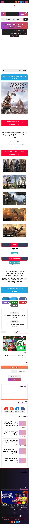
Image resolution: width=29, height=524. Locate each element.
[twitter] (21, 2)
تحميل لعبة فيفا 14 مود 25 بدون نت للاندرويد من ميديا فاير (15, 356)
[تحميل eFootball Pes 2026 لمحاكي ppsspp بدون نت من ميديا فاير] (22, 432)
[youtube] (19, 2)
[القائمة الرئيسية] (3, 14)
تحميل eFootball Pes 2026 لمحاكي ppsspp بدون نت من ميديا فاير (11, 433)
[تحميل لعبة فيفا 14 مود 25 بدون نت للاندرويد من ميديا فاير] (22, 460)
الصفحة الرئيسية (21, 33)
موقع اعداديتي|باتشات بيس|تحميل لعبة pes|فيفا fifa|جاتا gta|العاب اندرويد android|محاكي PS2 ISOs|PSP (14, 518)
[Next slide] (2, 332)
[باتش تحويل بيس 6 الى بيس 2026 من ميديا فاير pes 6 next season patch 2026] (22, 451)
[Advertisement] (14, 53)
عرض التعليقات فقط (14, 376)
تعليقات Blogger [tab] (14, 367)
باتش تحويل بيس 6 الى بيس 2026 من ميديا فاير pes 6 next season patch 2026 (10, 451)
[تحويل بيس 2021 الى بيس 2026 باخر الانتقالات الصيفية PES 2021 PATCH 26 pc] (22, 423)
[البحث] (2, 2)
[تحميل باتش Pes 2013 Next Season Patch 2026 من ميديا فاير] (22, 442)
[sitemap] (10, 522)
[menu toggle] (26, 2)
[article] (14, 314)
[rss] (16, 2)
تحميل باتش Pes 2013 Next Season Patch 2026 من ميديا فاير (11, 442)
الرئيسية (22, 14)
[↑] (14, 513)
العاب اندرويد (13, 33)
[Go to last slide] (5, 332)
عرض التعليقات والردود (14, 380)
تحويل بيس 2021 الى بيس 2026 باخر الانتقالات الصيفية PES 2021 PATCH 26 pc (11, 423)
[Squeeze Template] (20, 516)
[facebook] (23, 2)
